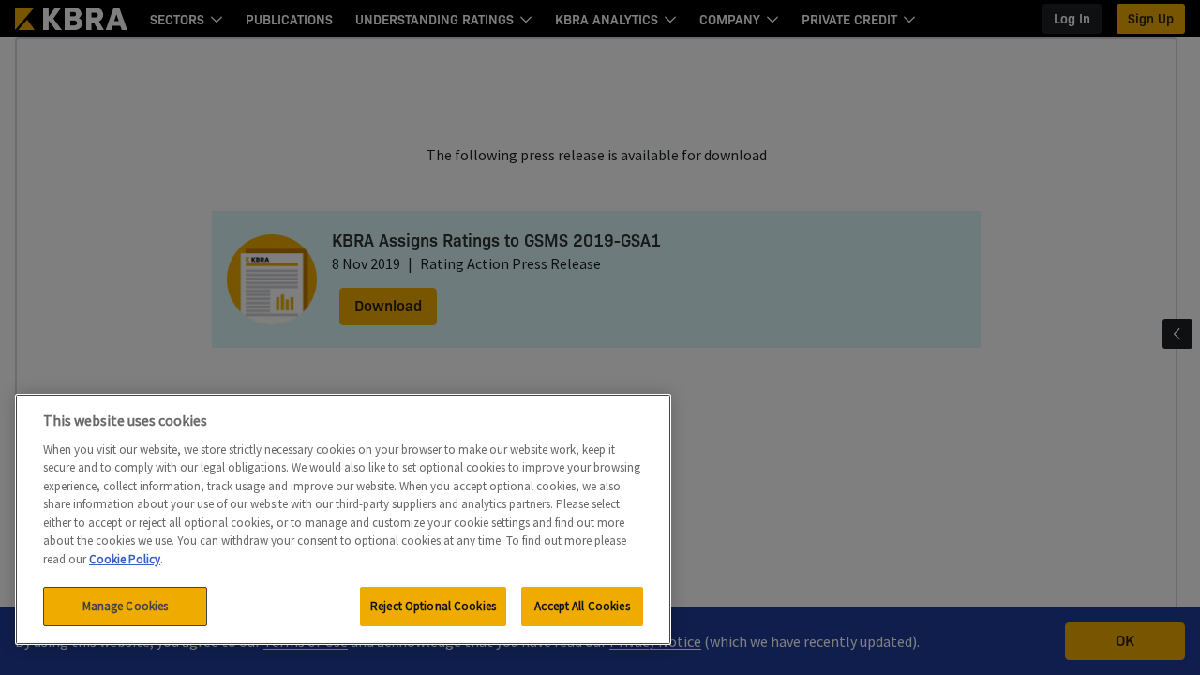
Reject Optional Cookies (433, 606)
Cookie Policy (124, 559)
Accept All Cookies (581, 606)
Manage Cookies (125, 606)
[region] (343, 519)
